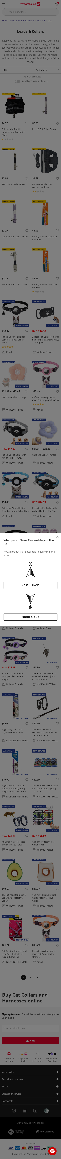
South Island (30, 617)
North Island (31, 585)
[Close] (57, 536)
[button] (52, 1151)
